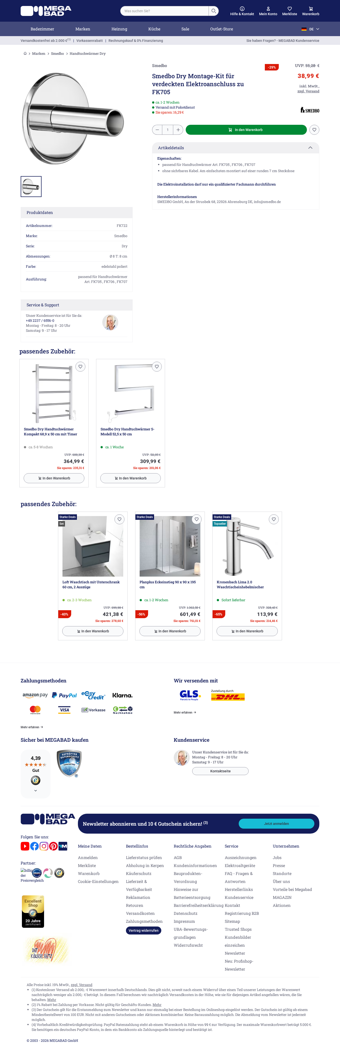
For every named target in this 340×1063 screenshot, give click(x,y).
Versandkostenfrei (44, 41)
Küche (154, 28)
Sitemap (232, 921)
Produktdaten (40, 212)
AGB (178, 857)
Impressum (184, 921)
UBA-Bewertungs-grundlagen (191, 933)
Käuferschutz (138, 873)
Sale (185, 28)
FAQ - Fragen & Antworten (239, 877)
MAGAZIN (282, 897)
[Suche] (214, 11)
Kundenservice (239, 897)
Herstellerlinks (239, 889)
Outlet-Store (221, 28)
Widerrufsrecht (188, 945)
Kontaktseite (220, 771)
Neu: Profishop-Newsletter (239, 965)
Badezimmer (42, 28)
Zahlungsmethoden (144, 921)
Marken (82, 28)
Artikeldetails (171, 147)
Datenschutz (185, 913)
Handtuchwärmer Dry (88, 53)
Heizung (119, 28)
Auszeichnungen (241, 857)
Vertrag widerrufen (144, 930)
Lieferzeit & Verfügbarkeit (139, 885)
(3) (205, 822)
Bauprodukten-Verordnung (188, 877)
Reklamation (138, 897)
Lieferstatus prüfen (144, 857)
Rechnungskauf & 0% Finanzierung (136, 41)
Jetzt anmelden (276, 824)
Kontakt (232, 905)
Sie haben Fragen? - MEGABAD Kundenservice (282, 41)
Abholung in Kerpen (145, 865)
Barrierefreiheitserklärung (199, 905)
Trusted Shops (238, 929)
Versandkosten (140, 913)
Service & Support (43, 304)
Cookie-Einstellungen (98, 881)
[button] (242, 11)
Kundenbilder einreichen (238, 941)
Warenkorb (89, 873)
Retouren (134, 905)
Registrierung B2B (242, 913)
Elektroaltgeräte (240, 865)
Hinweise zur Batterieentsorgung (192, 893)
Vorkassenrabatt (89, 41)
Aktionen (282, 905)
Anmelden (88, 857)
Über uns (281, 881)
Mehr (51, 999)
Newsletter (235, 953)
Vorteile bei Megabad (292, 889)
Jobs (277, 857)
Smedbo (57, 53)
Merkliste (87, 865)
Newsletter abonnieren (145, 824)
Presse (279, 865)
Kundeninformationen (195, 865)
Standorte (282, 873)
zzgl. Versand (81, 984)
